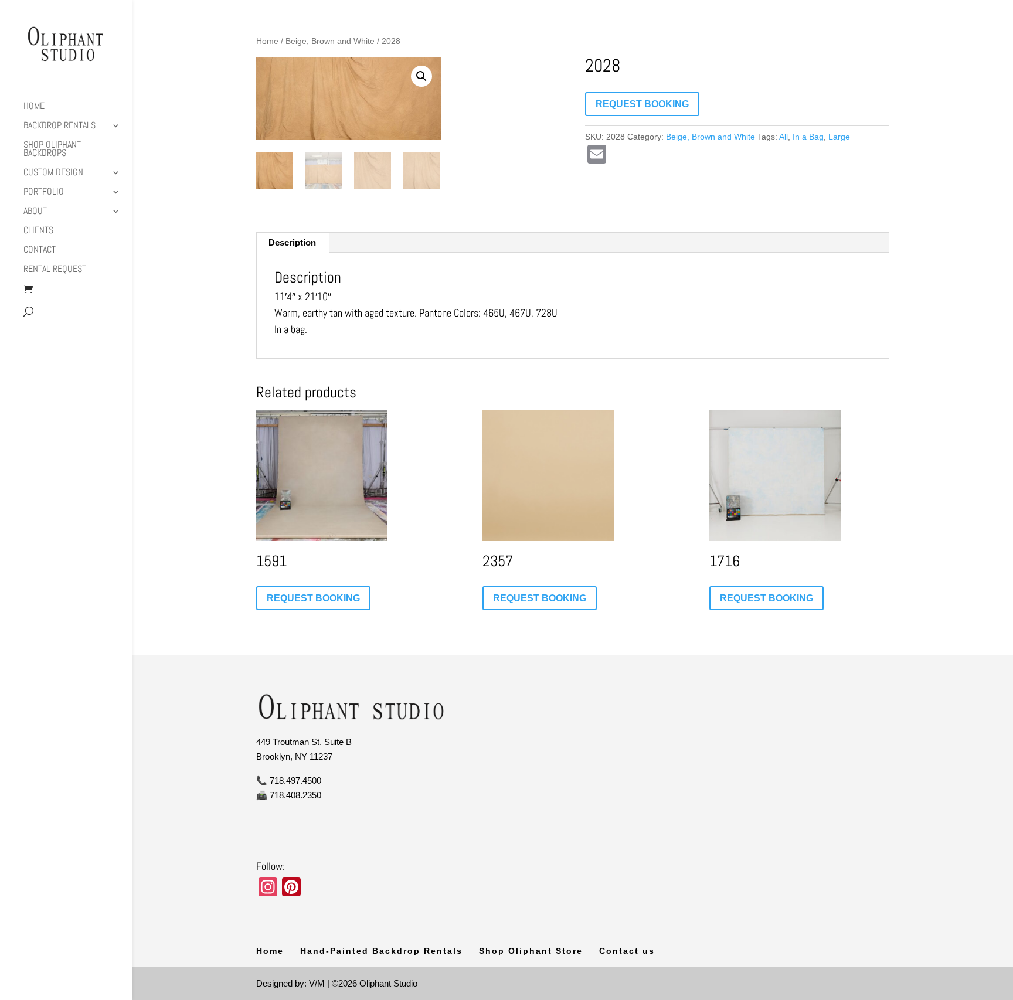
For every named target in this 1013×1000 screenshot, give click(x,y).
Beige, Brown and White (330, 41)
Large (839, 136)
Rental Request (54, 270)
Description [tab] (292, 242)
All (783, 136)
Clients (38, 231)
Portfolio (43, 193)
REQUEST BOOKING (642, 104)
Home (34, 107)
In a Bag (808, 136)
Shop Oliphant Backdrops (52, 150)
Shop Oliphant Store (531, 950)
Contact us (627, 950)
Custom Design (53, 173)
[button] (421, 76)
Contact (39, 251)
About (35, 212)
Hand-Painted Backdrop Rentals (381, 950)
